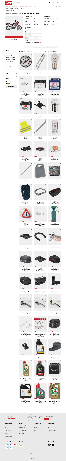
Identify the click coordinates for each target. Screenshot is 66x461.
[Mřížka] (44, 51)
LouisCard (6, 433)
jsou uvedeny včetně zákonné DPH (32, 455)
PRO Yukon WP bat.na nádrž (54, 334)
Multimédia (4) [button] (8, 63)
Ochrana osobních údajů (52, 428)
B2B (5, 427)
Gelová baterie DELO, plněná (55, 94)
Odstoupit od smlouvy (8, 436)
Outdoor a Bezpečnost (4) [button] (10, 61)
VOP (49, 427)
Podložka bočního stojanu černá (26, 202)
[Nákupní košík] (60, 2)
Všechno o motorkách (23, 431)
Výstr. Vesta (26, 137)
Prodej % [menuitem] (22, 6)
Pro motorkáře (21, 433)
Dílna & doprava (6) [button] (9, 64)
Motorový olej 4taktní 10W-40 (40, 357)
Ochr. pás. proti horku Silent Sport (55, 357)
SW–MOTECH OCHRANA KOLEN (26, 334)
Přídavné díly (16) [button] (8, 66)
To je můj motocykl (13, 37)
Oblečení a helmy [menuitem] (7, 6)
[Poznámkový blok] (57, 2)
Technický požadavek (8, 428)
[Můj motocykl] (53, 2)
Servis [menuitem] (35, 6)
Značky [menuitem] (26, 6)
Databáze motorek (8, 430)
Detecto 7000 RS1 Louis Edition (54, 202)
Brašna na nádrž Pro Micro (26, 269)
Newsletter (6, 431)
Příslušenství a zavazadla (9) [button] (10, 57)
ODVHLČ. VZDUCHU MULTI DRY (54, 224)
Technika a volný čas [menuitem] (15, 6)
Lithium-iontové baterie (40, 94)
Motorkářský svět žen (22, 425)
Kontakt (6, 425)
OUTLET (9, 83)
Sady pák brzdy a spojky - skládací (26, 312)
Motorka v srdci (21, 428)
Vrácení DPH (36, 430)
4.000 (40, 159)
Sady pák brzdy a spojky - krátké (40, 312)
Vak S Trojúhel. (26, 224)
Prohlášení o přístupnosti (52, 430)
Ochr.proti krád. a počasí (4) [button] (10, 59)
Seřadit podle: (50, 51)
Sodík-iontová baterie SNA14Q (25, 116)
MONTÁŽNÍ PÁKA (40, 137)
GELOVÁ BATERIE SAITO (54, 378)
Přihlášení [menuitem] (59, 6)
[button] (45, 2)
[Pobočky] (49, 2)
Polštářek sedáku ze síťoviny (40, 116)
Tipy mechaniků (22, 427)
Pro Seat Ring (40, 269)
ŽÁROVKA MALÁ (54, 116)
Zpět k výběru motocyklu (10, 10)
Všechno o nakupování (38, 428)
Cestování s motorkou (23, 430)
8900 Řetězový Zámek (40, 202)
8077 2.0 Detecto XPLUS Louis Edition (40, 291)
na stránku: (28, 51)
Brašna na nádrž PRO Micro (55, 269)
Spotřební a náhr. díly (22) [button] (10, 53)
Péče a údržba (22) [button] (9, 55)
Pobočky (35, 427)
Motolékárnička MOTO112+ (55, 159)
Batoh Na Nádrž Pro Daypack (25, 291)
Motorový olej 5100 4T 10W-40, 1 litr (40, 378)
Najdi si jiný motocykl (13, 39)
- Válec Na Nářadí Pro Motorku (25, 159)
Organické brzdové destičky (26, 94)
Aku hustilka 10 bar (55, 291)
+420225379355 (13, 418)
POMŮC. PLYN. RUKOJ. (25, 357)
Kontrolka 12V (55, 137)
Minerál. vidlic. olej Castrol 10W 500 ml (40, 401)
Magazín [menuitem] (30, 6)
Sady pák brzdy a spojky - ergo (54, 312)
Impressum (50, 425)
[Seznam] (46, 51)
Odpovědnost (36, 431)
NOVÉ (8, 78)
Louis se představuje (37, 425)
